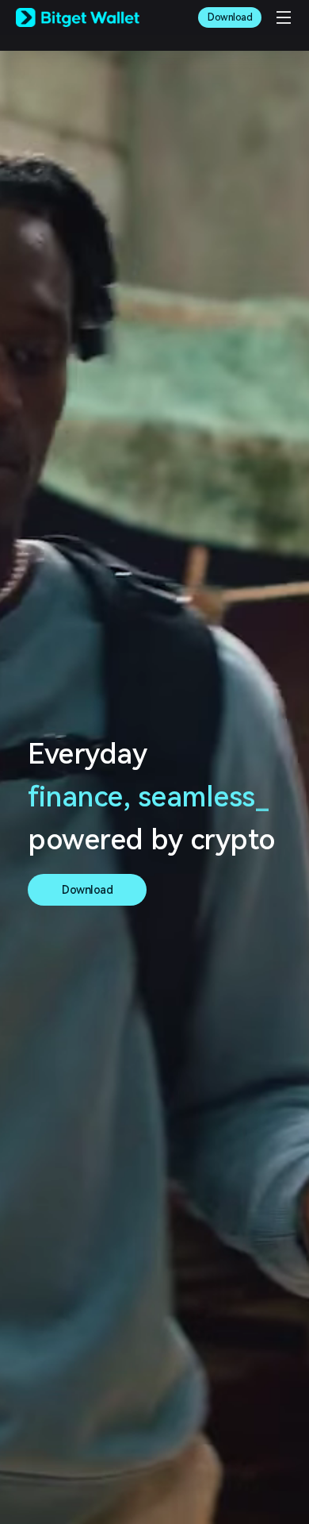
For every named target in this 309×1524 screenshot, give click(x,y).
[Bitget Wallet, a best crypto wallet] (77, 17)
